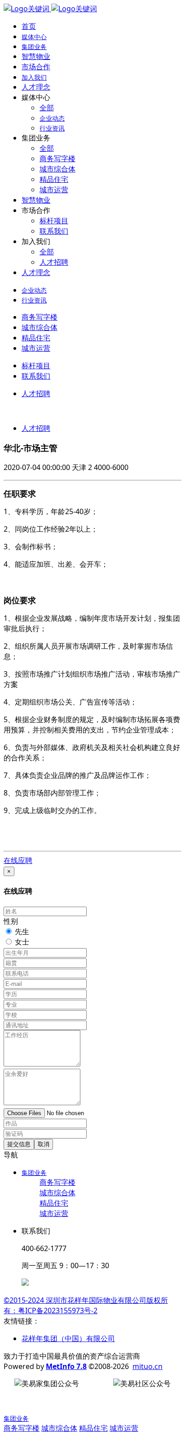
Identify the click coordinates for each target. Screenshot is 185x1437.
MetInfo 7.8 (66, 1366)
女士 (22, 942)
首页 (29, 26)
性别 (11, 921)
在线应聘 (18, 860)
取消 (43, 1144)
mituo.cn (147, 1366)
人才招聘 (36, 428)
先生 (22, 931)
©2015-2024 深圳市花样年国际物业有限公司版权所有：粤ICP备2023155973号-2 (86, 1305)
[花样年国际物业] (50, 9)
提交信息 (19, 1144)
